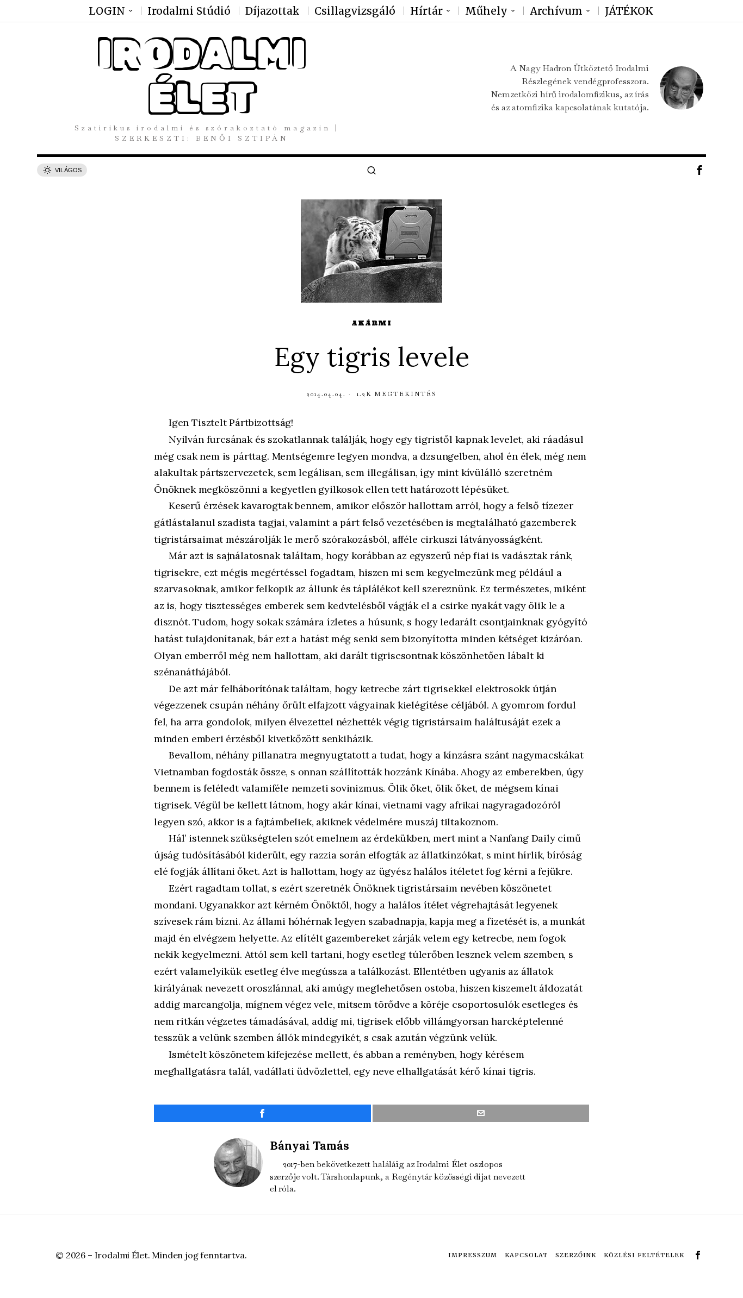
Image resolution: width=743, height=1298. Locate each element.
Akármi (371, 323)
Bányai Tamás (309, 1145)
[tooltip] (699, 170)
